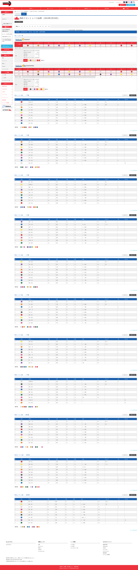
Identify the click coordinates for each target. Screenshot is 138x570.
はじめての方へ (111, 2)
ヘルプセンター (118, 2)
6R (35, 26)
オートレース (4, 60)
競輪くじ (3, 63)
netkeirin (3, 91)
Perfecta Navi (105, 546)
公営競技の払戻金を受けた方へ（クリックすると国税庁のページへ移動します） (19, 561)
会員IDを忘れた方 (5, 31)
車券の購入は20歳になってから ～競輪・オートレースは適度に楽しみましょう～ (20, 557)
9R (42, 26)
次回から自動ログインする (7, 24)
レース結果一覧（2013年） (33, 11)
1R (21, 26)
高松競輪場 (26, 11)
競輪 (39, 544)
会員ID (4, 14)
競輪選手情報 (4, 86)
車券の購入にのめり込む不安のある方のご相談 (14, 559)
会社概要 (64, 566)
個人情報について (70, 566)
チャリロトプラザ (5, 69)
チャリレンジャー (5, 97)
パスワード (4, 19)
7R (37, 26)
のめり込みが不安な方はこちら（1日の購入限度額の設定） (6, 40)
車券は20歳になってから (6, 36)
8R (40, 26)
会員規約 (61, 566)
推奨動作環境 (76, 566)
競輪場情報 (105, 552)
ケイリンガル (4, 94)
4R (29, 26)
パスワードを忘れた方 (6, 29)
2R (24, 26)
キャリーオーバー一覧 (6, 80)
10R (46, 26)
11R (49, 26)
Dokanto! (3, 66)
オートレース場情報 (5, 102)
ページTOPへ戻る (134, 130)
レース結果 (4, 77)
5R (32, 26)
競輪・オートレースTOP (19, 11)
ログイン (8, 26)
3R (27, 26)
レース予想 (4, 74)
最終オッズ (132, 95)
